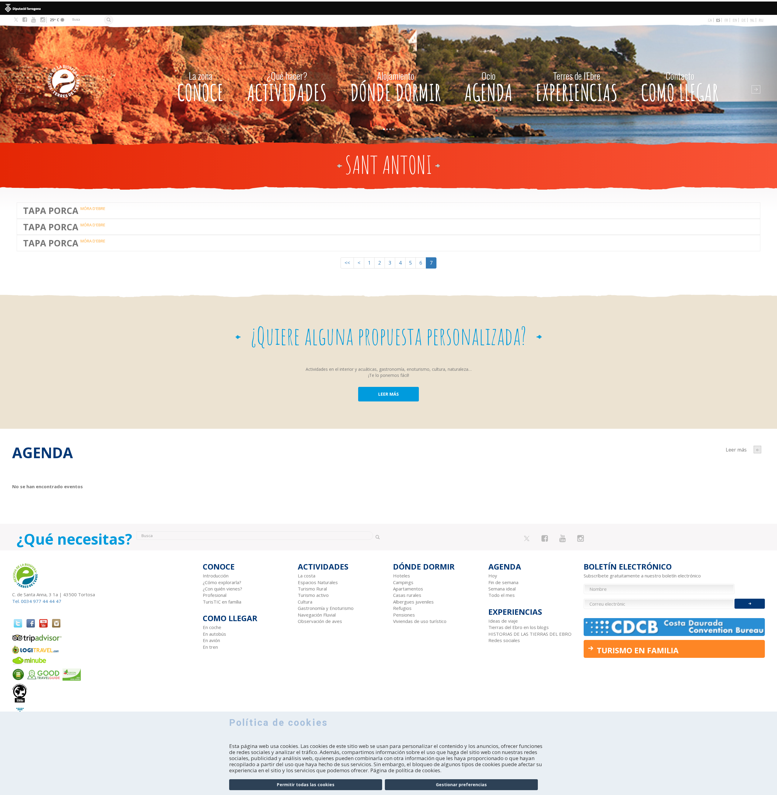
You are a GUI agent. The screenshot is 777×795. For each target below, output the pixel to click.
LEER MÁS (388, 394)
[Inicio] (90, 72)
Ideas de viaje (503, 621)
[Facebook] (25, 19)
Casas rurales (407, 595)
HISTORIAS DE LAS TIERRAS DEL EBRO (530, 634)
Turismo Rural (312, 589)
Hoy (492, 576)
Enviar (750, 604)
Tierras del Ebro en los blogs (518, 627)
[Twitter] (16, 20)
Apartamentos (408, 589)
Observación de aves (320, 621)
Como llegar (680, 88)
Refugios (402, 608)
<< (347, 262)
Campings (403, 582)
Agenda (488, 88)
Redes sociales (504, 640)
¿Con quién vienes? (222, 589)
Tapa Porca (50, 210)
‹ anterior (757, 449)
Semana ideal (502, 589)
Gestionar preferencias (461, 784)
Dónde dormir (395, 88)
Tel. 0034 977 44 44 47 (36, 601)
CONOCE (200, 88)
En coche (212, 627)
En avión (211, 640)
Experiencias (577, 88)
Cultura (305, 602)
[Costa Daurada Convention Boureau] (674, 627)
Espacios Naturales (318, 582)
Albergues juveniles (413, 602)
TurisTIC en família (222, 602)
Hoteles (401, 576)
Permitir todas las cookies (305, 784)
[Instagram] (42, 19)
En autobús (214, 634)
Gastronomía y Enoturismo (326, 608)
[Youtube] (33, 19)
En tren (210, 647)
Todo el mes (501, 595)
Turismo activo (313, 595)
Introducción (216, 576)
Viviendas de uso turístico (419, 621)
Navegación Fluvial (317, 615)
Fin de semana (503, 582)
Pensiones (404, 615)
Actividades (287, 88)
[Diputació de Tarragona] (388, 8)
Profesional (214, 595)
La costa (306, 576)
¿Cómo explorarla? (222, 582)
